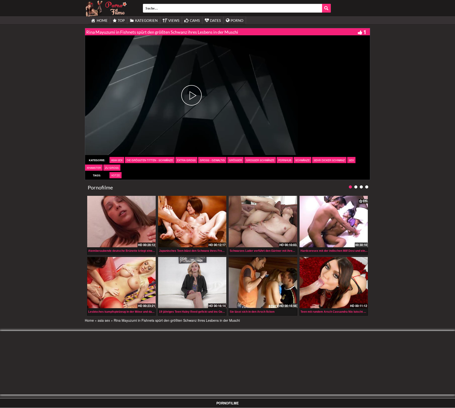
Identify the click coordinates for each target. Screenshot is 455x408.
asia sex (117, 160)
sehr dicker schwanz (329, 160)
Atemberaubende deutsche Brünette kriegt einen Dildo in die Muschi (134, 250)
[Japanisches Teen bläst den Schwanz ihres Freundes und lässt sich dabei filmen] (192, 221)
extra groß (186, 160)
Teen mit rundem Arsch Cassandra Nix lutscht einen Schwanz (342, 311)
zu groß (112, 168)
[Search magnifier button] (326, 8)
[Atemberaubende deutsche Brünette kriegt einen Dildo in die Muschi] (121, 221)
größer (235, 160)
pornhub (284, 160)
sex (351, 160)
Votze (115, 175)
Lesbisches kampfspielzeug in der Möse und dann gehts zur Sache (133, 311)
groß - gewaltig (212, 160)
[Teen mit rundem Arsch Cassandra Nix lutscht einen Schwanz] (334, 282)
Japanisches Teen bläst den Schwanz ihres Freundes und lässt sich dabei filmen (213, 250)
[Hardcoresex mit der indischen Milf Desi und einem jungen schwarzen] (334, 221)
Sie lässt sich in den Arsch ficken (252, 311)
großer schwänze (260, 160)
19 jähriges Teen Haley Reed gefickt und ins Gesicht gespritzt (200, 311)
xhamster (94, 168)
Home (89, 320)
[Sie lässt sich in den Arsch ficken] (263, 282)
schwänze (302, 160)
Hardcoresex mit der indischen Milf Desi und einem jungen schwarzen (347, 250)
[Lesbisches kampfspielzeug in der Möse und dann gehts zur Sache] (121, 282)
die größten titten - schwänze (150, 160)
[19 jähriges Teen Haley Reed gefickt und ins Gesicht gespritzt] (192, 282)
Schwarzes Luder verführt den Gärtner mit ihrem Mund (266, 250)
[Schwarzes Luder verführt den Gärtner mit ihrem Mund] (263, 221)
